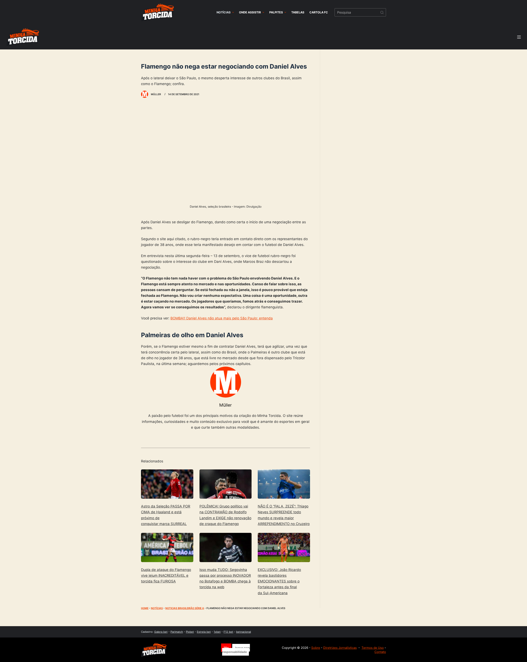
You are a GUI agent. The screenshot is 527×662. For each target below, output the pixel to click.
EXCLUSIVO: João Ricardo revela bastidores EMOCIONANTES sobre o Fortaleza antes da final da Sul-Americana (279, 581)
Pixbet (190, 631)
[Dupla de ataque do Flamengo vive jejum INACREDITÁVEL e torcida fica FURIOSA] (167, 547)
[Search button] (382, 12)
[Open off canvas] (519, 37)
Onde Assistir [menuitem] (250, 12)
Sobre (315, 648)
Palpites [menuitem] (276, 12)
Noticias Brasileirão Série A (184, 608)
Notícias (157, 608)
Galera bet (161, 631)
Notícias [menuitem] (224, 12)
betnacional (243, 631)
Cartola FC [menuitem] (318, 12)
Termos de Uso (372, 648)
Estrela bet (204, 631)
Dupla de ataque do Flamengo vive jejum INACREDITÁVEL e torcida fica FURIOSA (166, 575)
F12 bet (228, 631)
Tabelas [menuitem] (297, 12)
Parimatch (176, 631)
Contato (380, 652)
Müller (225, 405)
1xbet (217, 631)
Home (144, 608)
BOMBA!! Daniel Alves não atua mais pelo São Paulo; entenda (221, 318)
